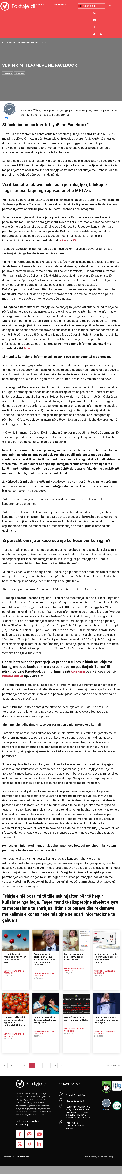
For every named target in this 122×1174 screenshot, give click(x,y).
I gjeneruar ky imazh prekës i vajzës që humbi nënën (75, 957)
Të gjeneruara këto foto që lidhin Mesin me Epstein (45, 1020)
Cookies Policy (106, 1156)
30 (25, 1065)
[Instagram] (94, 13)
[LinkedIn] (101, 34)
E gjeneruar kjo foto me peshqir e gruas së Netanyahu (106, 1020)
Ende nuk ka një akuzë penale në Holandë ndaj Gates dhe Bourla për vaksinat (44, 959)
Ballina (5, 42)
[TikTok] (94, 34)
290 (54, 1065)
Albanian (87, 5)
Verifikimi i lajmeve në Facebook (14, 972)
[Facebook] (94, 6)
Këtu (63, 240)
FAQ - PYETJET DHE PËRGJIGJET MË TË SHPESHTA (75, 1126)
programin (93, 110)
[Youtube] (94, 20)
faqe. (27, 348)
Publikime (7, 73)
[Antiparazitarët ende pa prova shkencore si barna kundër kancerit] (106, 940)
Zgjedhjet (19, 73)
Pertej (13, 42)
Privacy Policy (90, 1156)
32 (39, 1065)
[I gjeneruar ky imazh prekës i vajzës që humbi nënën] (76, 940)
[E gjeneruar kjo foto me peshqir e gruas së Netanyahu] (106, 1003)
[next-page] (61, 1065)
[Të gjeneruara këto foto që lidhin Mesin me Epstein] (45, 1003)
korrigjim (77, 671)
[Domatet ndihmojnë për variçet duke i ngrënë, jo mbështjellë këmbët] (15, 1003)
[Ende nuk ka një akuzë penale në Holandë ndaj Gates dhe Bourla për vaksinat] (45, 940)
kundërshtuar (12, 676)
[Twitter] (94, 27)
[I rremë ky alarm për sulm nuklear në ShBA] (76, 1003)
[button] (110, 6)
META (107, 134)
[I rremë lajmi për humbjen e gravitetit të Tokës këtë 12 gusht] (15, 940)
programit (91, 200)
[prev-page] (5, 1065)
